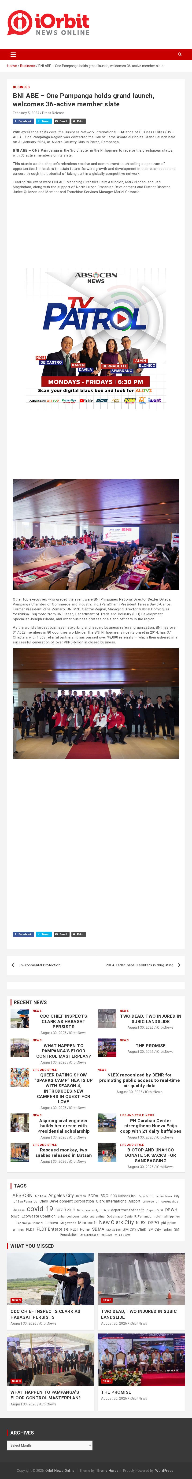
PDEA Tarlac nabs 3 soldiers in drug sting (140, 965)
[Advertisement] (96, 231)
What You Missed (32, 1246)
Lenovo (51, 1223)
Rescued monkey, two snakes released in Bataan (63, 1152)
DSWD (15, 1216)
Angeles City (61, 1195)
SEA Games (114, 1229)
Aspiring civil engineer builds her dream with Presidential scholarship (63, 1126)
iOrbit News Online (60, 1470)
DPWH (171, 1209)
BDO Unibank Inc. (123, 1196)
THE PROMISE (151, 1045)
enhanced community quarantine (81, 1216)
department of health (127, 1210)
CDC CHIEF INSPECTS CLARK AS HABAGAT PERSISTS (63, 1021)
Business (21, 87)
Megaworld (68, 1223)
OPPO (153, 1222)
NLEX (141, 1222)
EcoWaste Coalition (38, 1216)
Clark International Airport (118, 1201)
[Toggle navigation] (13, 54)
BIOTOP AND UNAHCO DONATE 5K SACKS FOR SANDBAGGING (150, 1155)
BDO (104, 1195)
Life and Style (45, 1070)
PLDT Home (80, 1229)
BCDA (93, 1196)
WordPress (164, 1470)
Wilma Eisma (122, 1234)
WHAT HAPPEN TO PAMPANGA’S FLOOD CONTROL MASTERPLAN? (63, 1051)
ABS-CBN (22, 1195)
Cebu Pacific (146, 1196)
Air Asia (40, 1196)
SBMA (98, 1229)
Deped (151, 1210)
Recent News (30, 1002)
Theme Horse (107, 1470)
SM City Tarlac (160, 1229)
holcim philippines (167, 1216)
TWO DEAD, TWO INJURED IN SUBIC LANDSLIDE (150, 1018)
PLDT (30, 1229)
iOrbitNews (78, 1033)
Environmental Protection (39, 965)
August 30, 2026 (53, 1033)
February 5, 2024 (26, 113)
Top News (106, 1234)
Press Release (53, 113)
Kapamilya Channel (29, 1223)
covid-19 (40, 1209)
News (37, 1010)
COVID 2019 (65, 1210)
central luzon (164, 1196)
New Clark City (116, 1222)
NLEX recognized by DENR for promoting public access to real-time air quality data (139, 1080)
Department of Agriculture (93, 1210)
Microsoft (87, 1222)
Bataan (81, 1196)
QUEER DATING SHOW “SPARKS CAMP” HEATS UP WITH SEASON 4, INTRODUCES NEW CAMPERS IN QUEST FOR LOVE (63, 1088)
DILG (160, 1210)
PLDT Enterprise (53, 1229)
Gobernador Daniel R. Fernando (129, 1216)
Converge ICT (151, 1201)
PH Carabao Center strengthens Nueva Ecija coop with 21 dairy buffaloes (150, 1126)
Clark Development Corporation (67, 1201)
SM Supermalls (89, 1234)
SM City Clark (134, 1229)
